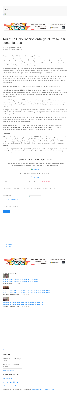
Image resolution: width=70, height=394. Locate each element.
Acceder (36, 177)
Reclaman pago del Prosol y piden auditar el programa (20, 279)
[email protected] (8, 370)
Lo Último (8, 246)
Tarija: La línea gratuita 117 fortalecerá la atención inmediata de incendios (26, 290)
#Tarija (52, 188)
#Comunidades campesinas (13, 188)
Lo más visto (9, 244)
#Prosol (26, 188)
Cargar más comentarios (11, 199)
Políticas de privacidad (10, 386)
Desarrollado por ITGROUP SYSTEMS (43, 389)
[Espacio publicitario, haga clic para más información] (35, 26)
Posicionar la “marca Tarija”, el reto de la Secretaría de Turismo (23, 302)
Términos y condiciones (10, 382)
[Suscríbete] (35, 169)
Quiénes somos (7, 378)
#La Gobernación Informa (39, 188)
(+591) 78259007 (45, 181)
